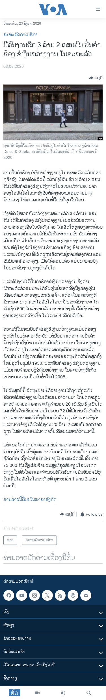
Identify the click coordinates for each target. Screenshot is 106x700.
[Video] (37, 693)
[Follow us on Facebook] (8, 595)
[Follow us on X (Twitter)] (47, 595)
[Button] (96, 78)
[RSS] (60, 595)
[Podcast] (73, 595)
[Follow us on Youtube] (21, 595)
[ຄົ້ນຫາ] (88, 693)
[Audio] (63, 693)
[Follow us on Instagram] (34, 595)
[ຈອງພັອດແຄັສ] (85, 595)
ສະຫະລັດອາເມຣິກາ (20, 35)
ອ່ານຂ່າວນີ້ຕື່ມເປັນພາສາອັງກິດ (29, 499)
